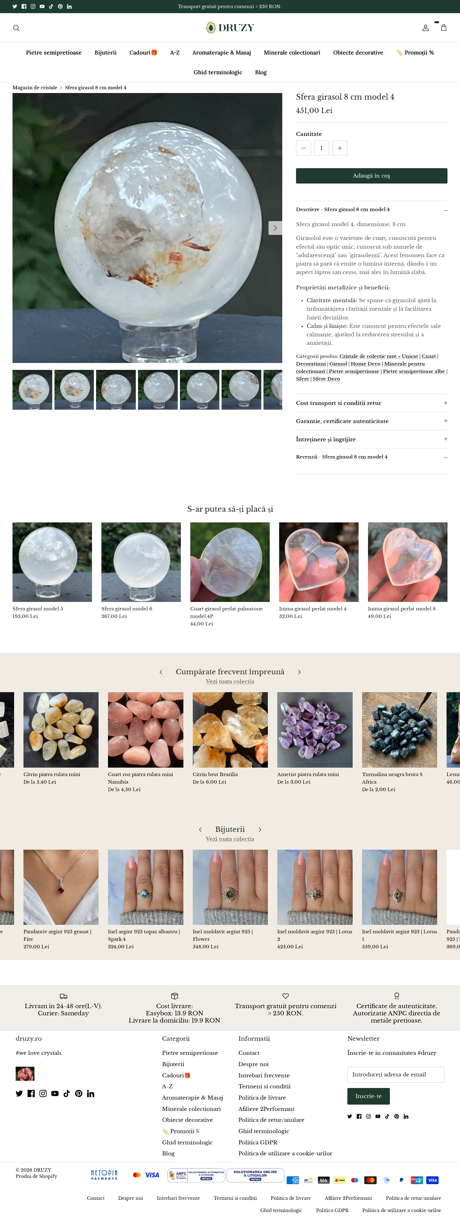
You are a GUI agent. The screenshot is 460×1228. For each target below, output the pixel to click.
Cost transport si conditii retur (338, 403)
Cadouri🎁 (143, 52)
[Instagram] (33, 6)
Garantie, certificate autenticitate (342, 421)
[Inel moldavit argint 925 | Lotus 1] (399, 887)
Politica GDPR (257, 1142)
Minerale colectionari (292, 52)
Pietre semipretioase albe (414, 371)
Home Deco (366, 364)
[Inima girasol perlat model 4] (319, 562)
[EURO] (333, 1181)
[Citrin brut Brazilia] (230, 729)
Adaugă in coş (371, 176)
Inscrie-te (368, 1096)
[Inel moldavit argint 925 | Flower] (230, 887)
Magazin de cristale (35, 87)
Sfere (302, 379)
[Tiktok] (51, 6)
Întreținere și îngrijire (326, 439)
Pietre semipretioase (54, 52)
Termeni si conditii (264, 1086)
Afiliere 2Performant (266, 1109)
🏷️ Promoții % (415, 52)
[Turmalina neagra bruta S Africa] (399, 729)
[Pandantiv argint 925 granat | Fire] (61, 887)
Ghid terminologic (218, 72)
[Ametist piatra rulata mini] (314, 729)
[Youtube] (42, 6)
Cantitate (309, 134)
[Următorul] (275, 228)
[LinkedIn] (69, 6)
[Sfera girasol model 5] (52, 562)
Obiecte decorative (358, 52)
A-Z (175, 52)
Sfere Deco (326, 379)
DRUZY (42, 1170)
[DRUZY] (230, 27)
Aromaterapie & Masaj (221, 52)
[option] (147, 228)
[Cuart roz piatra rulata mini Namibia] (145, 729)
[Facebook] (24, 6)
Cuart (429, 356)
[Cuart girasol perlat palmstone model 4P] (230, 562)
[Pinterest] (60, 6)
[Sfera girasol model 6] (141, 562)
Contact (248, 1053)
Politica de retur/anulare (271, 1120)
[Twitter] (15, 6)
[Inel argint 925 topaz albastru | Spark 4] (145, 887)
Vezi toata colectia (230, 681)
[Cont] (424, 27)
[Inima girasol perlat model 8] (407, 562)
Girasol (338, 364)
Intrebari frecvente (264, 1075)
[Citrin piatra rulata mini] (61, 729)
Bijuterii (106, 52)
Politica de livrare (262, 1098)
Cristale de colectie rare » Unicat (379, 356)
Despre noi (253, 1064)
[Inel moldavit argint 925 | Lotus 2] (314, 887)
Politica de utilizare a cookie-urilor (285, 1153)
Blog (261, 72)
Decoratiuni (311, 364)
